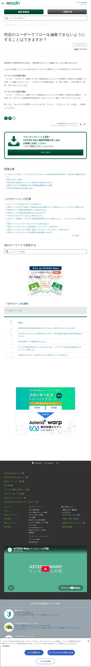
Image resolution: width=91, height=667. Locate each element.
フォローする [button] (79, 45)
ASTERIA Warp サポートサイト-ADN (19, 25)
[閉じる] (88, 641)
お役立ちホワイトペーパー (14, 498)
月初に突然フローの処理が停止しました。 (32, 342)
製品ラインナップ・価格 (13, 481)
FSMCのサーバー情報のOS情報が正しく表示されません (26, 210)
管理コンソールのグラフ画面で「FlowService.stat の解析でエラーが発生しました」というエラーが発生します (45, 207)
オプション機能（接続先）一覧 (15, 490)
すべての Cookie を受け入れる (61, 652)
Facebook (6, 118)
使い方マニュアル (10, 515)
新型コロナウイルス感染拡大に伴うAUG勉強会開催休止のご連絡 (29, 185)
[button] (80, 124)
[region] (45, 652)
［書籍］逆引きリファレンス (72, 523)
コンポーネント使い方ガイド (39, 536)
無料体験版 (65, 527)
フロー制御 (32, 517)
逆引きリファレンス (36, 507)
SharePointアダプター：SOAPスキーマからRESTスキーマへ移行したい (43, 355)
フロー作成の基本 (34, 510)
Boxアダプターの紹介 (14, 179)
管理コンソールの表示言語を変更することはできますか (26, 213)
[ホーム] (13, 3)
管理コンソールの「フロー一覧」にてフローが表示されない (28, 224)
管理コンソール (45, 25)
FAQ (35, 25)
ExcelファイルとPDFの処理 (37, 520)
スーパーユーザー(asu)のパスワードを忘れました (24, 204)
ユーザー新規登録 (81, 2)
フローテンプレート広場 (13, 494)
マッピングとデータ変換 (36, 515)
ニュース (7, 507)
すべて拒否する (34, 652)
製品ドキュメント (10, 523)
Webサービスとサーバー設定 (37, 530)
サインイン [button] (83, 4)
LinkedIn (14, 118)
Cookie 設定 (45, 661)
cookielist (5, 646)
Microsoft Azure (33, 542)
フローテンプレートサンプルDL (70, 515)
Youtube (49, 463)
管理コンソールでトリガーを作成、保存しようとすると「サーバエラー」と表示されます (38, 229)
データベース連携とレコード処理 (38, 522)
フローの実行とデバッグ (36, 527)
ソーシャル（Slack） (35, 539)
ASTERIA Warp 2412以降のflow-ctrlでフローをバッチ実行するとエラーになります (46, 328)
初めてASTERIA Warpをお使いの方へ (20, 188)
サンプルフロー (66, 512)
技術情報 (7, 519)
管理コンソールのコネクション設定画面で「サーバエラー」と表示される (32, 227)
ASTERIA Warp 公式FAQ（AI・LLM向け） (20, 502)
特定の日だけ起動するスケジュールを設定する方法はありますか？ (30, 182)
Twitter (10, 118)
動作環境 (7, 527)
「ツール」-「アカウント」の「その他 (60, 104)
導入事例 (7, 485)
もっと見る (75, 235)
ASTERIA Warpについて (13, 473)
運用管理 (31, 532)
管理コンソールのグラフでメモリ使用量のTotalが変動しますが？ (29, 232)
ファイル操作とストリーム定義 (38, 512)
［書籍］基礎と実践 (68, 519)
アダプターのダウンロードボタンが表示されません (25, 216)
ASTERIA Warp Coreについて (15, 477)
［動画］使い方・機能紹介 (69, 510)
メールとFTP (32, 525)
